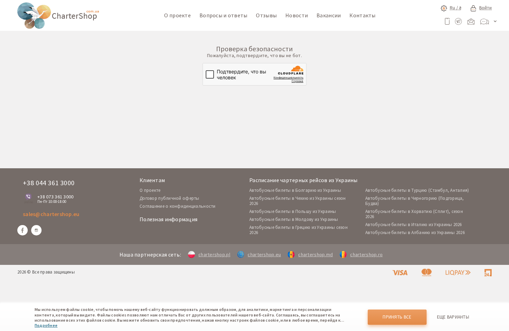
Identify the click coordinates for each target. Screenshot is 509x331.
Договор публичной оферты (169, 198)
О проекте (177, 15)
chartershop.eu (264, 254)
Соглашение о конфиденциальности (178, 206)
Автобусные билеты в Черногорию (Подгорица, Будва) (414, 200)
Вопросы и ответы (223, 15)
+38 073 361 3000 (55, 196)
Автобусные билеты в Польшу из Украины (292, 211)
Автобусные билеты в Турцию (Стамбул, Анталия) (417, 190)
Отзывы (266, 15)
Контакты (362, 15)
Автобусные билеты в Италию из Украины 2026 (413, 224)
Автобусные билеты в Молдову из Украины (293, 219)
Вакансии (328, 15)
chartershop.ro (366, 254)
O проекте (150, 190)
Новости (296, 15)
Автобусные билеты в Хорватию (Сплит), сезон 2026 (414, 214)
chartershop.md (315, 254)
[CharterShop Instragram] (36, 230)
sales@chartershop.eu (51, 214)
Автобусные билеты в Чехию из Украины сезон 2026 (297, 200)
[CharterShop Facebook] (22, 230)
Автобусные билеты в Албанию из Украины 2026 (415, 232)
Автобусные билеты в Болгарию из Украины (295, 190)
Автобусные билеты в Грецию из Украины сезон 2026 (298, 229)
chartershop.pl (214, 254)
